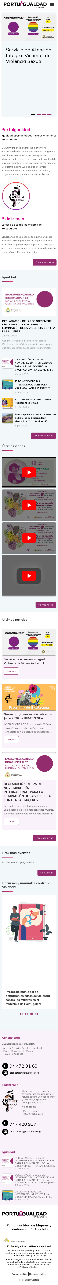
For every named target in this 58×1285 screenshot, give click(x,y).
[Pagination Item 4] (36, 1030)
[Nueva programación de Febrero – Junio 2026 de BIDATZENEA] (29, 697)
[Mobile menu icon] (52, 4)
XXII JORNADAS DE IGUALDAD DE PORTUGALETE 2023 (33, 401)
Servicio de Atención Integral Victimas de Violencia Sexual (28, 55)
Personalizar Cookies (29, 1280)
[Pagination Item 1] (21, 1030)
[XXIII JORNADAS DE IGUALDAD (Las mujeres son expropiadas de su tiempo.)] (29, 472)
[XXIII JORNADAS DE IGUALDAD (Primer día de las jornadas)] (29, 538)
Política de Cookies (28, 1267)
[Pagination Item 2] (26, 1030)
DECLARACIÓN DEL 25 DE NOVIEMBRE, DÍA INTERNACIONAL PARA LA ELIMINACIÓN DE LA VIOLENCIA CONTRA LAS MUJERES (28, 326)
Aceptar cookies (19, 1274)
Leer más (11, 671)
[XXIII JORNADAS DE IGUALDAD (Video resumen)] (29, 505)
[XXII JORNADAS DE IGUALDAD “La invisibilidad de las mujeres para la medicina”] (29, 576)
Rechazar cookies (37, 1274)
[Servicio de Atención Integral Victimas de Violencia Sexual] (29, 642)
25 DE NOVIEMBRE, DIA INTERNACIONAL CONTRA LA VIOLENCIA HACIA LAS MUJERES (32, 384)
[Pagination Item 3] (31, 1030)
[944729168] (33, 1083)
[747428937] (33, 1141)
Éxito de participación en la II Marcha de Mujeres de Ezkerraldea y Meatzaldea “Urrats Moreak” (35, 418)
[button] (33, 114)
